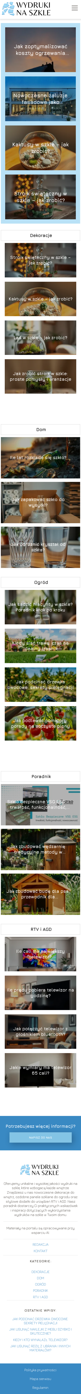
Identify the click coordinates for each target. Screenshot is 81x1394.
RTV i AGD (41, 929)
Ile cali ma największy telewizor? (40, 954)
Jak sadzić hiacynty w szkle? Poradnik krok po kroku (40, 607)
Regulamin (40, 1387)
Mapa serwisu (40, 1379)
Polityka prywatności (40, 1370)
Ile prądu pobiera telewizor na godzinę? (40, 992)
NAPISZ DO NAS (40, 1137)
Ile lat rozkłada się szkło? (38, 457)
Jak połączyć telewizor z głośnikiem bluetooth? (40, 1031)
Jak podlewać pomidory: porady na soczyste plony (40, 723)
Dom (41, 429)
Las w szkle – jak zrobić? (40, 337)
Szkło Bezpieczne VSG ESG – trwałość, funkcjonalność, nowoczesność (38, 804)
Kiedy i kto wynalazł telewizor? (40, 1340)
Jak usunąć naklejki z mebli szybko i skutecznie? (40, 1331)
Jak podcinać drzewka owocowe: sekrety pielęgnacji (40, 684)
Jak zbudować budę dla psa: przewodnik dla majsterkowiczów (38, 894)
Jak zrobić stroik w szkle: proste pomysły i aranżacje (40, 376)
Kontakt (41, 1251)
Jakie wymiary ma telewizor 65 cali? (40, 1070)
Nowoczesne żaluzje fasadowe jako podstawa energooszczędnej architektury (40, 98)
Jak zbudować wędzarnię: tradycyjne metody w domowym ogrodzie (38, 849)
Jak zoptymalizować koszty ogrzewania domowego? (40, 49)
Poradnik (41, 776)
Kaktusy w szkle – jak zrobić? (40, 147)
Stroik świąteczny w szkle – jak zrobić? (40, 196)
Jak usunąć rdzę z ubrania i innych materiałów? (40, 1348)
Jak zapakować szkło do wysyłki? (38, 502)
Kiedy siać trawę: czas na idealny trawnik (40, 646)
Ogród (41, 582)
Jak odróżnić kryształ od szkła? (38, 547)
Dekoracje (41, 235)
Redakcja (41, 1244)
